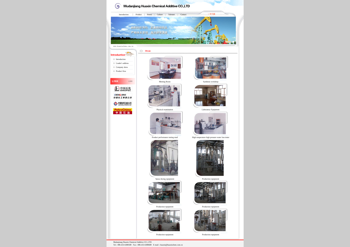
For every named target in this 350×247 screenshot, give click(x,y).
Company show (122, 67)
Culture (160, 15)
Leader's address (122, 63)
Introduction (124, 15)
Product (139, 15)
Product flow (121, 71)
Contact (183, 15)
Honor (149, 15)
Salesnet (171, 15)
